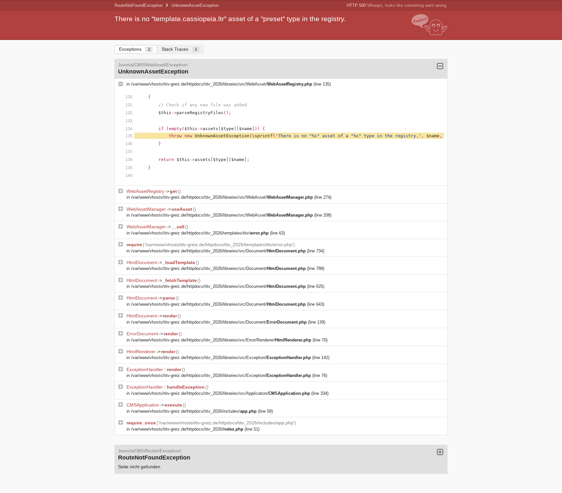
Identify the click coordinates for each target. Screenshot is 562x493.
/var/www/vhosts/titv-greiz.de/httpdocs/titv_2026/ (187, 429)
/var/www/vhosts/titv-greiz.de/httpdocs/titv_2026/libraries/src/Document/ (218, 250)
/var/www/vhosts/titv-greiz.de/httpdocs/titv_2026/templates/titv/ (200, 233)
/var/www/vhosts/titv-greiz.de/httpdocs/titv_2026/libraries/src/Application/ (220, 393)
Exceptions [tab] (134, 49)
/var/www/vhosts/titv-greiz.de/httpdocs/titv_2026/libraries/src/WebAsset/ (221, 84)
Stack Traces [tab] (179, 49)
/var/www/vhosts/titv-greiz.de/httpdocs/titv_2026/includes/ (194, 411)
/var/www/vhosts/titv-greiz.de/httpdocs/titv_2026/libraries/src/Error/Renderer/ (221, 340)
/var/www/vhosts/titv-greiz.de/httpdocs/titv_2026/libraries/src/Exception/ (221, 357)
